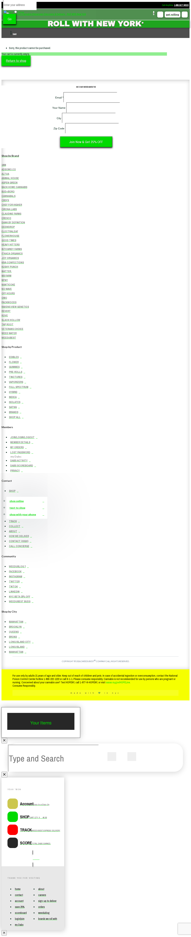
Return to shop (16, 60)
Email (59, 97)
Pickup (10, 12)
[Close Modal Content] (4, 774)
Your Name (59, 107)
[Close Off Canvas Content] (4, 740)
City (59, 118)
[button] (153, 14)
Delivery (21, 12)
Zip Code (59, 128)
